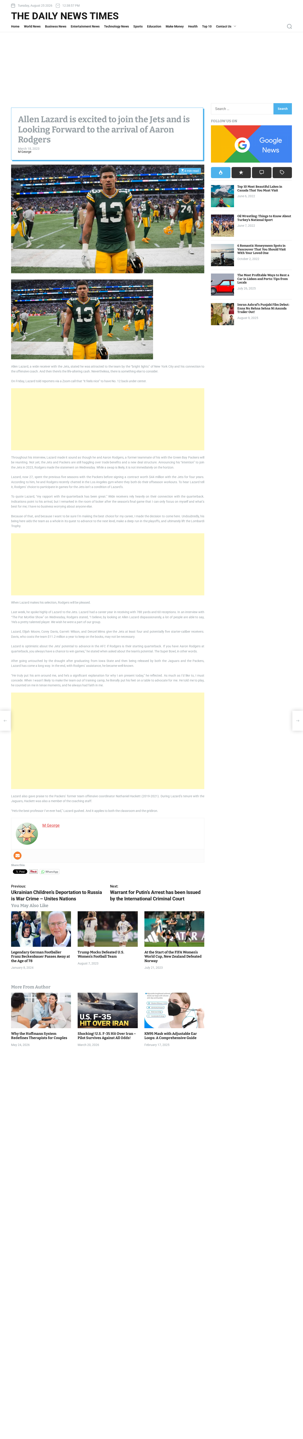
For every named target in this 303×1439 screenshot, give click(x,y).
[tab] (220, 172)
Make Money (175, 26)
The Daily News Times (65, 16)
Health (193, 26)
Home (15, 26)
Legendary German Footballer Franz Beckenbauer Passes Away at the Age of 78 (40, 956)
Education (154, 26)
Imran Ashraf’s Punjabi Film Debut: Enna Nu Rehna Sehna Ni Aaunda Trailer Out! (263, 308)
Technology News (116, 26)
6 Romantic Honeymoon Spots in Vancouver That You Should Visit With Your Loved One (261, 249)
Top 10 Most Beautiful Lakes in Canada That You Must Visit (259, 188)
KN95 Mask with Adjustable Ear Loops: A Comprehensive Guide (170, 1036)
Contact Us (223, 26)
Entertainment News (85, 26)
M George (24, 151)
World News (32, 26)
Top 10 (207, 26)
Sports (138, 26)
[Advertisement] (151, 65)
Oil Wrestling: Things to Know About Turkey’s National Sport (264, 218)
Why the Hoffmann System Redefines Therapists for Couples (39, 1036)
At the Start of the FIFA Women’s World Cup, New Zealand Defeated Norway (173, 956)
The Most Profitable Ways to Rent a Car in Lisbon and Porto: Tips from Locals (263, 279)
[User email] (18, 856)
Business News (55, 26)
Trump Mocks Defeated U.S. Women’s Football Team (101, 954)
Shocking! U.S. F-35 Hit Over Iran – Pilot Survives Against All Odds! (107, 1036)
